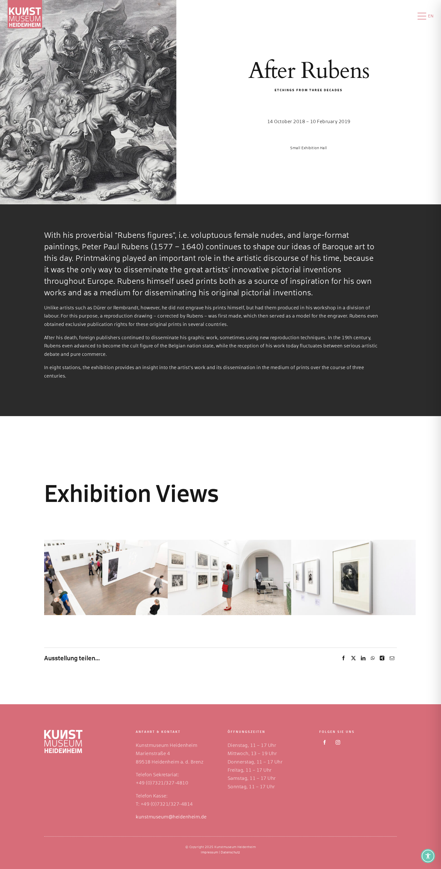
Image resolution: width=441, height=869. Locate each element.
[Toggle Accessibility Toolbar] (428, 856)
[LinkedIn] (363, 658)
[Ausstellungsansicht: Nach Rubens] (103, 544)
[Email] (392, 658)
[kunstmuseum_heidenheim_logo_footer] (63, 732)
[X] (354, 658)
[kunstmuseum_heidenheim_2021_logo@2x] (25, 2)
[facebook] (324, 742)
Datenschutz (230, 852)
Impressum (209, 852)
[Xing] (382, 658)
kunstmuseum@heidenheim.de (171, 817)
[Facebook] (344, 658)
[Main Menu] (422, 16)
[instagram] (338, 742)
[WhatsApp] (372, 658)
